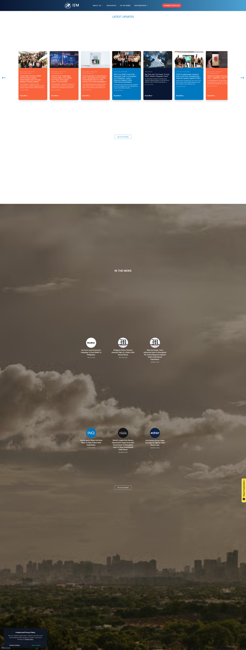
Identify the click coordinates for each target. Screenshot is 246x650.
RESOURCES (111, 5)
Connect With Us (172, 5)
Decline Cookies (14, 645)
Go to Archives (123, 137)
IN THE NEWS (125, 5)
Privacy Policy (29, 639)
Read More (23, 95)
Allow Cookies (36, 645)
